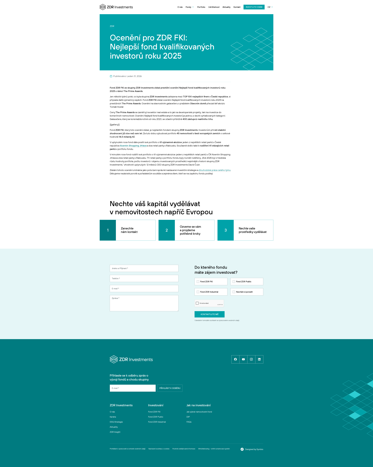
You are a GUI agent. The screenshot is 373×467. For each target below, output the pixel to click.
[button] (190, 7)
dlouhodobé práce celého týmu (215, 170)
